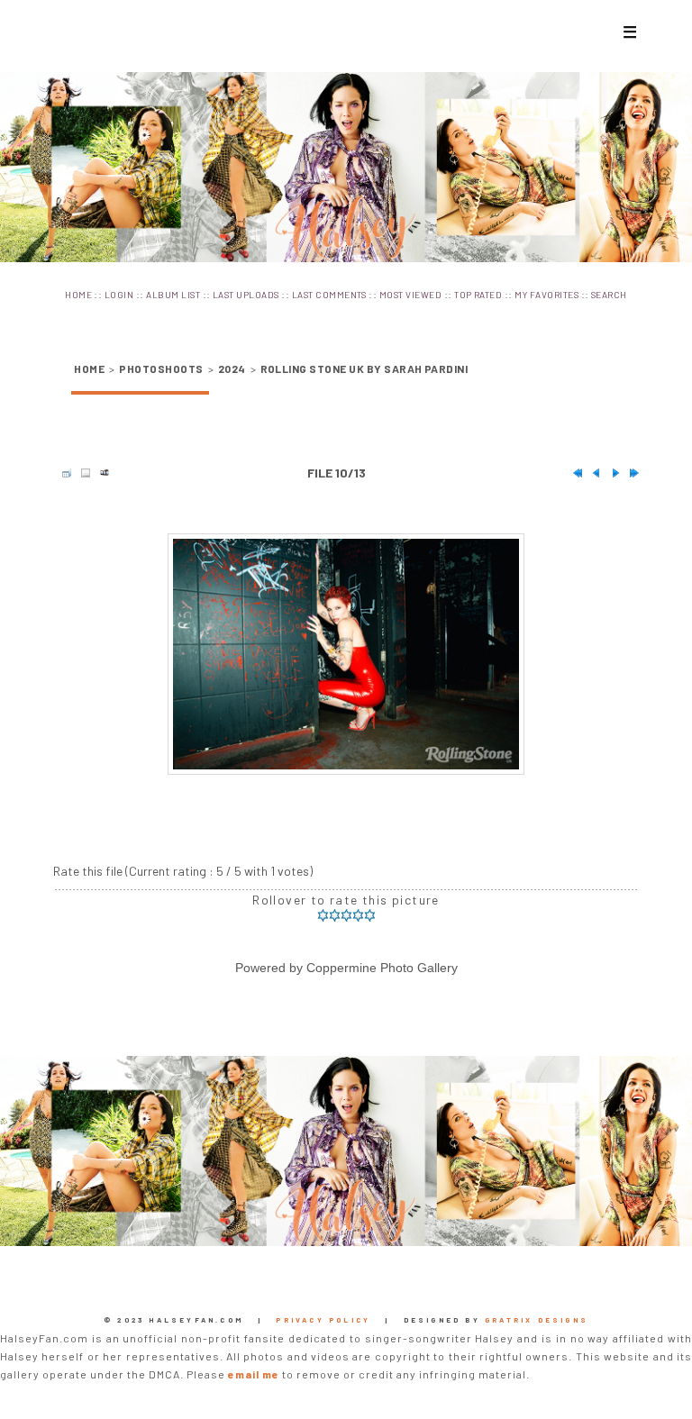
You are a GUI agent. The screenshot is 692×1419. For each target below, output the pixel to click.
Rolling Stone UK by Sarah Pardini (364, 368)
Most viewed (410, 294)
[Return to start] (573, 473)
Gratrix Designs (536, 1319)
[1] (323, 915)
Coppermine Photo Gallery (382, 967)
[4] (358, 915)
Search (609, 294)
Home (78, 294)
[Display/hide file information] (81, 473)
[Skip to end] (630, 473)
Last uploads (246, 294)
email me (253, 1374)
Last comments (329, 294)
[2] (335, 915)
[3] (346, 915)
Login (119, 294)
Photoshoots (161, 368)
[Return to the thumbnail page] (62, 473)
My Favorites (546, 294)
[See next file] (611, 473)
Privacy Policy (323, 1319)
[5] (370, 915)
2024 (232, 368)
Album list (173, 294)
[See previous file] (592, 473)
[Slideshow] (100, 473)
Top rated (478, 294)
